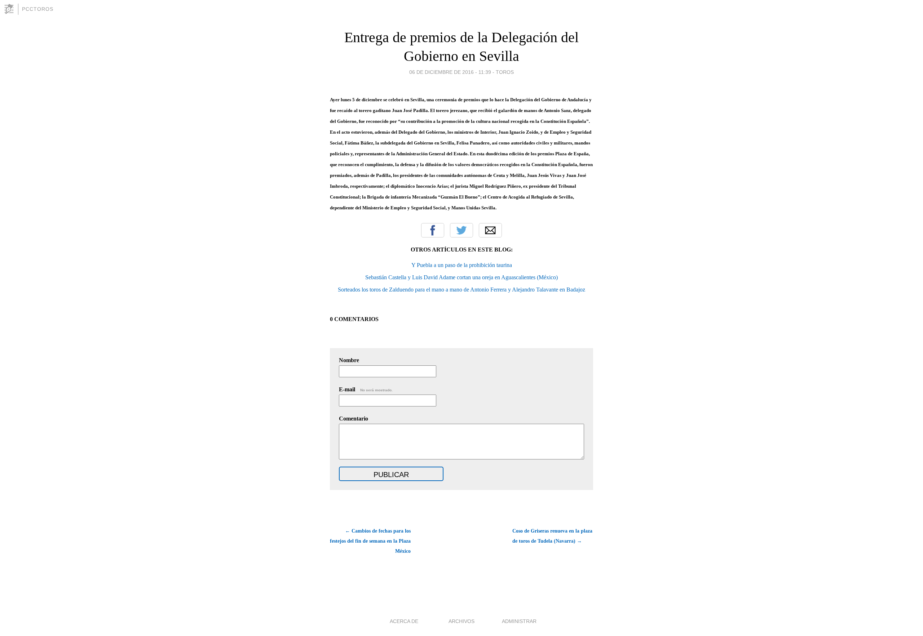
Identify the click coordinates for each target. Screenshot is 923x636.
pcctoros (37, 9)
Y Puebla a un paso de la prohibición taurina (461, 265)
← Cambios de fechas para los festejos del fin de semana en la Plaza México (370, 541)
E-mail (366, 389)
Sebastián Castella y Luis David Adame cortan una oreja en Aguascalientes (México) (461, 277)
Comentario (353, 418)
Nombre (349, 360)
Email (490, 230)
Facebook (432, 230)
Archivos (461, 621)
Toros (505, 72)
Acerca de (404, 621)
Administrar (519, 621)
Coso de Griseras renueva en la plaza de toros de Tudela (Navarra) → (552, 536)
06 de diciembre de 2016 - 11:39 (450, 72)
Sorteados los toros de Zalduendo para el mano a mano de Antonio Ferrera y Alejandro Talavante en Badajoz (461, 289)
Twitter (461, 230)
